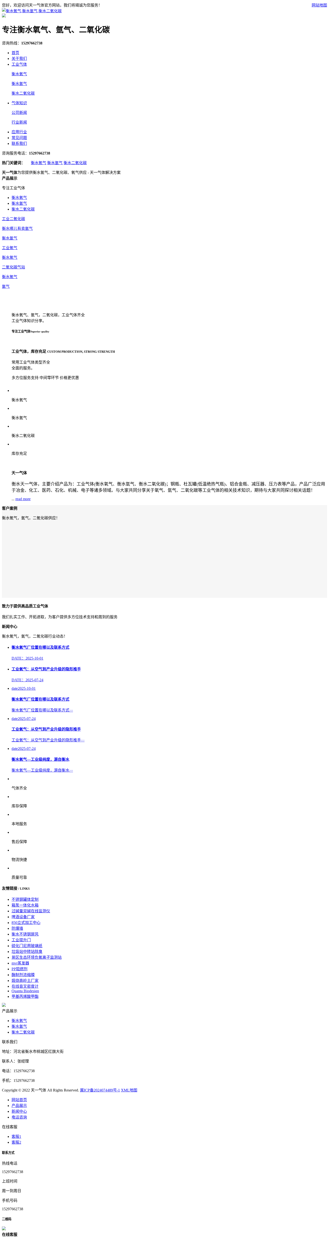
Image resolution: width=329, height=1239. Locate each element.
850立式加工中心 (26, 923)
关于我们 (19, 58)
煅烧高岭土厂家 (25, 981)
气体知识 (19, 103)
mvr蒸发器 (20, 963)
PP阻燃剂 (19, 969)
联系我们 (19, 143)
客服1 (16, 1136)
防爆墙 (17, 928)
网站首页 (19, 1100)
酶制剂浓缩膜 (23, 975)
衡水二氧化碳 (23, 93)
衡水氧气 (19, 74)
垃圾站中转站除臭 (27, 952)
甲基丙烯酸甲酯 (25, 996)
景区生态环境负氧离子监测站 (37, 957)
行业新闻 (19, 122)
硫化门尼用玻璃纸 (27, 946)
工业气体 (19, 64)
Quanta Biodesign (25, 991)
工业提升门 (21, 940)
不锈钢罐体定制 (25, 899)
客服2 (16, 1142)
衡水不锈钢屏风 (25, 934)
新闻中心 (19, 1111)
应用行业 (19, 132)
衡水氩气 (19, 84)
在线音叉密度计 (25, 986)
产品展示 (19, 1106)
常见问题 (19, 138)
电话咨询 (19, 1117)
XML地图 (129, 1090)
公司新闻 (19, 113)
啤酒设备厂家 (23, 917)
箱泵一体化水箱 (25, 905)
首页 (15, 53)
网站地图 (319, 5)
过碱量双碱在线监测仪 (31, 911)
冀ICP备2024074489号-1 (100, 1090)
